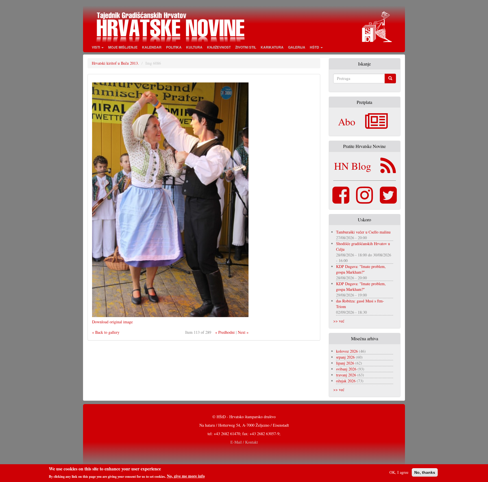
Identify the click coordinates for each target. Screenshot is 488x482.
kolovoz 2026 (347, 351)
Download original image (112, 321)
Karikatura (272, 47)
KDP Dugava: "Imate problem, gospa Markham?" (361, 269)
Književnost (219, 47)
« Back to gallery (105, 332)
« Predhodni (225, 332)
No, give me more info (186, 476)
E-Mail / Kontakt (244, 442)
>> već (338, 321)
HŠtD (315, 47)
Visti (96, 47)
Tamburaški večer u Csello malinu (363, 232)
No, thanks (424, 472)
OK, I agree (398, 472)
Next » (243, 332)
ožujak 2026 (346, 380)
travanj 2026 (346, 375)
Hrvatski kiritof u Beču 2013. (115, 63)
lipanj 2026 (345, 363)
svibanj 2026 (346, 369)
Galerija (296, 47)
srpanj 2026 (345, 357)
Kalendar (152, 47)
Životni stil (245, 47)
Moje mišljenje (123, 47)
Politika (174, 47)
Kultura (194, 47)
